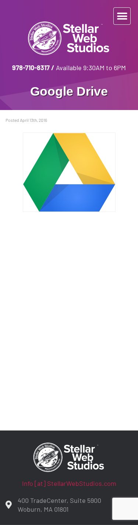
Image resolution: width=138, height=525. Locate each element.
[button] (122, 16)
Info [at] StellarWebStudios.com (69, 483)
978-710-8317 (31, 68)
